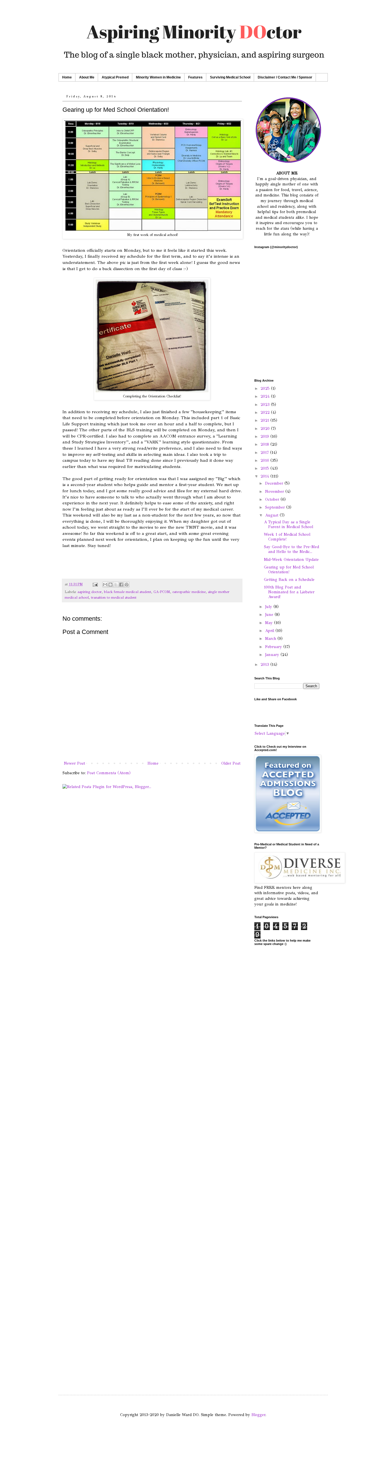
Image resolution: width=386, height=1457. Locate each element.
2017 (265, 452)
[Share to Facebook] (121, 584)
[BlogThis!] (110, 584)
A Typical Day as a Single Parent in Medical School (288, 524)
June (270, 614)
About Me (86, 77)
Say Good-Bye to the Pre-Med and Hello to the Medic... (291, 549)
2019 (265, 436)
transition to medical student (113, 597)
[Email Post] (95, 584)
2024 (266, 396)
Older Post (230, 763)
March (271, 638)
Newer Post (74, 763)
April (270, 630)
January (273, 654)
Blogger (258, 1414)
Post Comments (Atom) (109, 773)
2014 (265, 476)
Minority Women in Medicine (158, 77)
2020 (266, 428)
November (275, 491)
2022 (266, 412)
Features (195, 77)
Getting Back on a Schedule (289, 579)
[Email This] (105, 584)
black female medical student (127, 592)
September (275, 507)
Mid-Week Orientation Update (291, 559)
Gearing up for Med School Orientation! (289, 569)
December (275, 483)
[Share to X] (116, 584)
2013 (265, 664)
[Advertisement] (286, 1114)
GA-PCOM (161, 592)
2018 (265, 444)
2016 (265, 460)
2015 (265, 468)
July (269, 606)
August (272, 515)
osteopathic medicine (189, 592)
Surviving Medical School (230, 77)
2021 (265, 420)
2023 (266, 404)
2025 (266, 388)
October (273, 499)
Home (67, 77)
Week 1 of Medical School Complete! (287, 537)
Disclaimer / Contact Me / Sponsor (285, 77)
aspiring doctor (89, 592)
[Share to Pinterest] (126, 584)
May (269, 622)
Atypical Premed (115, 77)
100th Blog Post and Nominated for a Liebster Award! (289, 592)
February (274, 646)
